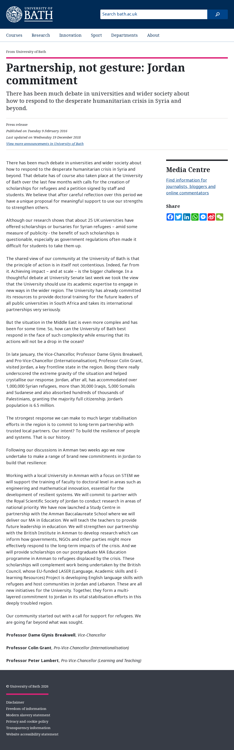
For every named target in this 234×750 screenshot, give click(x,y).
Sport (96, 35)
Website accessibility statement (32, 734)
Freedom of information (26, 708)
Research (41, 35)
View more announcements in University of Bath (45, 143)
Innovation (70, 35)
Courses (14, 35)
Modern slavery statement (28, 715)
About (153, 35)
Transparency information (28, 727)
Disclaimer (15, 702)
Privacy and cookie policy (27, 721)
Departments (124, 35)
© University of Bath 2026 (27, 686)
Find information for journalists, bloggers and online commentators (190, 186)
